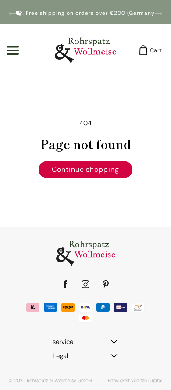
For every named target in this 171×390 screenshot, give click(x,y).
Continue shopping (85, 169)
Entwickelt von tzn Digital (135, 380)
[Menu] (13, 50)
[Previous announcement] (12, 13)
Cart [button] (153, 50)
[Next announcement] (158, 13)
